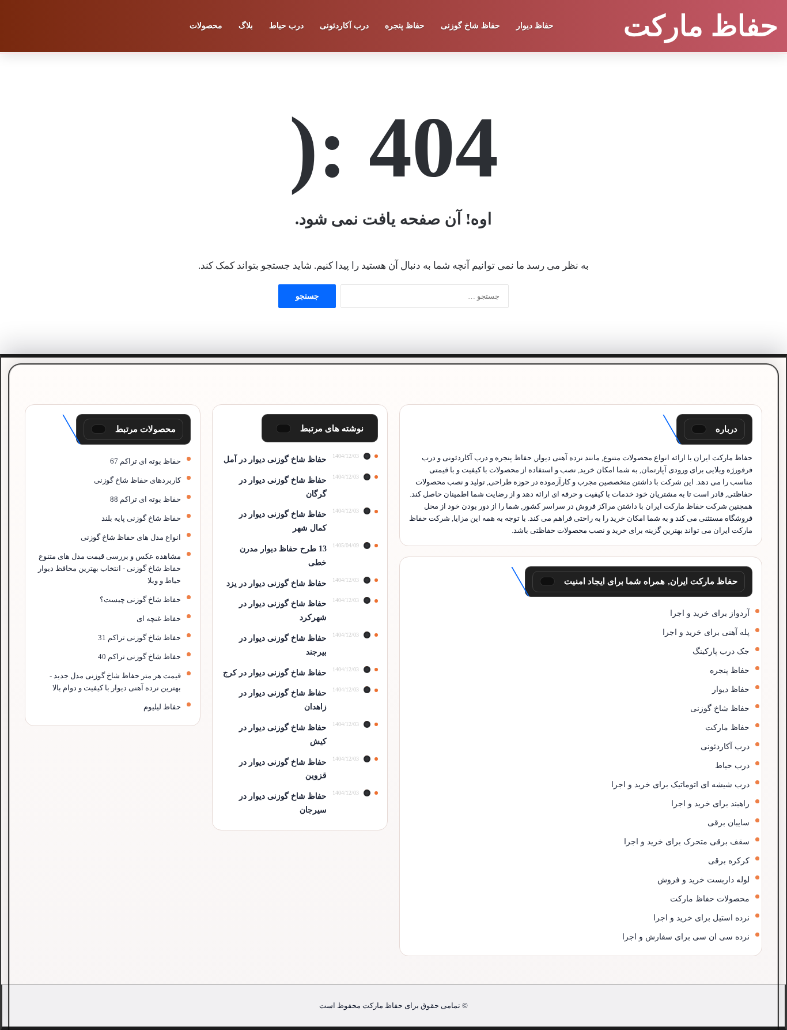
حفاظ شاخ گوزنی (470, 25)
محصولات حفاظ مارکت (710, 898)
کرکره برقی (729, 860)
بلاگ (246, 25)
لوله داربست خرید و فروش (703, 879)
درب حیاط (286, 25)
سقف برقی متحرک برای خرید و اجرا (687, 841)
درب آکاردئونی (344, 25)
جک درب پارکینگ (721, 651)
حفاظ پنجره (405, 25)
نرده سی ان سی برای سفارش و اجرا (686, 937)
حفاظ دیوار (535, 25)
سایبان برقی (728, 822)
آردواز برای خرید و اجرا (710, 613)
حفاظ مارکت (727, 727)
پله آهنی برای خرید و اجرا (706, 632)
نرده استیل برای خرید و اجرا (701, 918)
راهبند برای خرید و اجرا (710, 803)
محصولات (206, 25)
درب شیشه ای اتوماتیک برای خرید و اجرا (680, 784)
